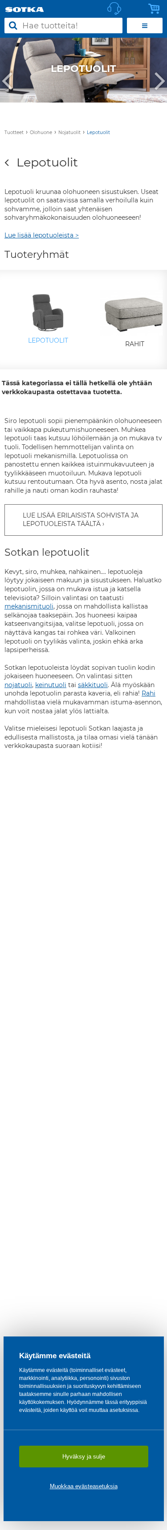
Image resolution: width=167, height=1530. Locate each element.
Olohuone (41, 132)
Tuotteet (14, 132)
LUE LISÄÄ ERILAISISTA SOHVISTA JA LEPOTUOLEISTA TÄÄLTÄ (80, 519)
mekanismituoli (28, 606)
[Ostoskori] (156, 9)
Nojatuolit (69, 132)
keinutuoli (50, 685)
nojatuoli (18, 685)
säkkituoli (93, 685)
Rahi (148, 693)
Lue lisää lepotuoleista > (41, 235)
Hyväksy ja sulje (83, 1456)
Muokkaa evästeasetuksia (84, 1486)
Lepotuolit (98, 132)
